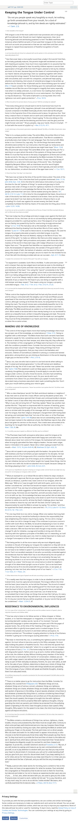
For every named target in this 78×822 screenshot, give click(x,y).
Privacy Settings (8, 813)
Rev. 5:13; (39, 125)
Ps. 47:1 (46, 125)
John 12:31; (11, 206)
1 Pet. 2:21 (18, 510)
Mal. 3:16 (9, 86)
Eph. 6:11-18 (56, 255)
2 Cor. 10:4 (16, 226)
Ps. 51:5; (49, 507)
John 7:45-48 (26, 417)
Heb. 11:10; (60, 179)
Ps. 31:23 (49, 285)
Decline (14, 818)
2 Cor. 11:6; (58, 569)
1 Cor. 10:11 (60, 169)
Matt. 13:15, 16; (18, 447)
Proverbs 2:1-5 (51, 745)
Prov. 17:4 (54, 636)
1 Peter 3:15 (50, 333)
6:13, (10, 510)
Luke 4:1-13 (17, 231)
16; (13, 510)
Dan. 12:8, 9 (17, 182)
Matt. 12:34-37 (24, 601)
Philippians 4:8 (31, 684)
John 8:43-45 (29, 447)
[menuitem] (3, 2)
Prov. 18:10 (41, 98)
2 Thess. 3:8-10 (42, 783)
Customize (24, 818)
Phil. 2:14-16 (35, 357)
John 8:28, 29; (33, 466)
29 (55, 447)
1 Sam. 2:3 (14, 26)
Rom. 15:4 (58, 147)
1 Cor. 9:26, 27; (10, 572)
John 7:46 (13, 369)
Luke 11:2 (19, 194)
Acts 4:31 (41, 466)
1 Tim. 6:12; (33, 285)
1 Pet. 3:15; (41, 285)
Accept (5, 818)
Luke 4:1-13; (56, 507)
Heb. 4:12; (25, 285)
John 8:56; (8, 182)
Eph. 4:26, (50, 447)
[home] (3, 2)
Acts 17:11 (52, 783)
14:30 (17, 206)
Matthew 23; (42, 447)
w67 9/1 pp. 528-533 (15, 7)
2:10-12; (13, 194)
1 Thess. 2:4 (20, 572)
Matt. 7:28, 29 (10, 427)
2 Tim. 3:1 (25, 649)
